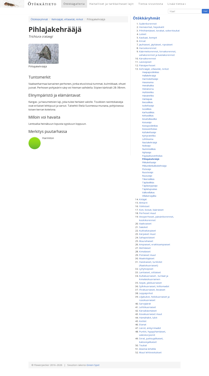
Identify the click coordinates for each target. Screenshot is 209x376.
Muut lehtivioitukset (150, 352)
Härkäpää (147, 98)
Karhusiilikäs (148, 112)
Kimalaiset (145, 251)
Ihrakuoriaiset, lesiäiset (152, 289)
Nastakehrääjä (149, 142)
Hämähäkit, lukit (148, 317)
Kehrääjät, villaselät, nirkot (67, 19)
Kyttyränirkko (149, 135)
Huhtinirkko (148, 92)
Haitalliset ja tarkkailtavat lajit (111, 4)
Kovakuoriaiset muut (150, 314)
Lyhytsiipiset (146, 268)
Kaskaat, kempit (148, 37)
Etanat (142, 324)
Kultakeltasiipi (149, 132)
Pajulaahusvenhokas (152, 155)
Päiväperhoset (147, 65)
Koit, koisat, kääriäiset (151, 209)
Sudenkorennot (148, 23)
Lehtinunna (147, 139)
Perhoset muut (147, 213)
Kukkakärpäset (147, 230)
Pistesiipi (146, 169)
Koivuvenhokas (149, 128)
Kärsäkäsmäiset (148, 310)
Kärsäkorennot (147, 58)
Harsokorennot (147, 48)
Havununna (147, 82)
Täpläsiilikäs (148, 182)
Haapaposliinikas (150, 72)
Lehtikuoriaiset (147, 307)
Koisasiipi (146, 122)
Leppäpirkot (146, 293)
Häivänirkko (148, 95)
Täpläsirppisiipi (149, 185)
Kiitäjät (143, 199)
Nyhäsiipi (146, 152)
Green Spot (93, 364)
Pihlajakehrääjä (150, 158)
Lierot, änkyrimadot (150, 328)
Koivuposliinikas (150, 125)
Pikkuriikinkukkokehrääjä (154, 165)
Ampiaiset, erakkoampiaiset (154, 244)
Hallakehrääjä (149, 75)
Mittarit (143, 202)
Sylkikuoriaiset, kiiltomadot (154, 286)
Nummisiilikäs (149, 148)
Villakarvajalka (149, 195)
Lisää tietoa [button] (176, 4)
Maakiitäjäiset (146, 258)
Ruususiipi (147, 175)
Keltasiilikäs (148, 115)
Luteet (142, 34)
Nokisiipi (146, 145)
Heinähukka (148, 85)
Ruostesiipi (147, 172)
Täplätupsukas (149, 189)
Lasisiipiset (145, 61)
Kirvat (142, 40)
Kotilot (142, 321)
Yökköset (144, 206)
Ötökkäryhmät (39, 19)
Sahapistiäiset (147, 237)
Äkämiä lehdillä (147, 348)
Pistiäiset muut (147, 254)
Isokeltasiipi (148, 105)
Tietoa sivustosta (150, 4)
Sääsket (143, 227)
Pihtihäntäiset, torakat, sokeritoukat (159, 30)
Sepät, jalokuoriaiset (150, 282)
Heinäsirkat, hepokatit (151, 27)
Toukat (143, 345)
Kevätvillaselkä (149, 118)
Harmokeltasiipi (150, 78)
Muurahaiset (146, 241)
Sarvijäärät (145, 303)
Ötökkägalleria (74, 4)
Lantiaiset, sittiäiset (150, 272)
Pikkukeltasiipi (149, 162)
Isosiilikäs (146, 108)
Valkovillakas (148, 192)
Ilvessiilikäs (147, 102)
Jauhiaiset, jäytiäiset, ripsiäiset (156, 44)
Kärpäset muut (147, 233)
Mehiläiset (145, 247)
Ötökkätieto (42, 3)
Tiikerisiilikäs (148, 179)
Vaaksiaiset (145, 223)
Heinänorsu (148, 88)
